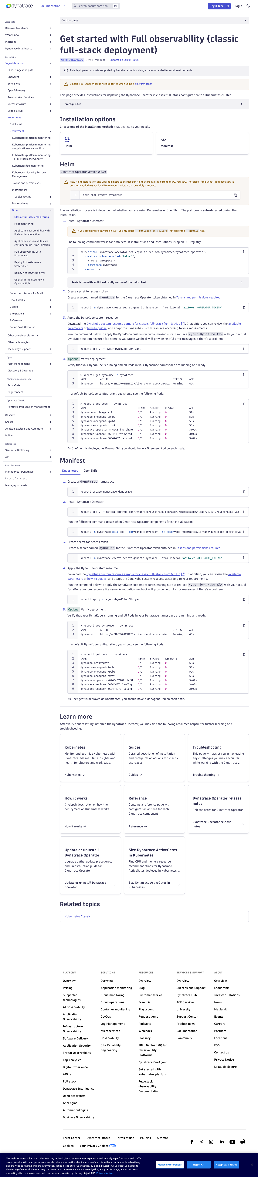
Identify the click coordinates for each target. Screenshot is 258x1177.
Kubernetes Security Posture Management (29, 174)
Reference (16, 320)
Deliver (9, 435)
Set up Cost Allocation (22, 327)
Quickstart (16, 124)
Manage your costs (16, 485)
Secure (9, 422)
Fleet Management (19, 364)
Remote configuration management (29, 407)
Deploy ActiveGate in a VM (29, 273)
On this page (69, 20)
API (7, 457)
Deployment (17, 131)
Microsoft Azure (17, 104)
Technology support (19, 349)
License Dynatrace (16, 478)
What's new (12, 35)
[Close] (51, 63)
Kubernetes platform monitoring (31, 138)
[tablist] (154, 471)
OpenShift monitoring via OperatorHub (29, 281)
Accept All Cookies (226, 1164)
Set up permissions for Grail (26, 293)
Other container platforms (23, 335)
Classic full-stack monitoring (31, 217)
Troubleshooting (21, 197)
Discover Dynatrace (16, 28)
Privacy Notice (104, 1173)
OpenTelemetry (16, 90)
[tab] (70, 470)
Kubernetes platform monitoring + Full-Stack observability (31, 157)
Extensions (14, 83)
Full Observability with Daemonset (27, 254)
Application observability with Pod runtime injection (32, 233)
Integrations (17, 313)
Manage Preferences (170, 1164)
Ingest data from (15, 63)
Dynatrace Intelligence (18, 48)
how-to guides (97, 328)
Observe (10, 415)
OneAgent (13, 77)
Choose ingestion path (20, 70)
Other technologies (19, 342)
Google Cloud (15, 111)
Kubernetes (14, 117)
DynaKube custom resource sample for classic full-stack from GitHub (133, 323)
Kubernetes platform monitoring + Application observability (31, 147)
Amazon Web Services (21, 97)
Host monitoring (24, 224)
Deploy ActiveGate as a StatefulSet (27, 264)
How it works (17, 300)
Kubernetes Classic (78, 916)
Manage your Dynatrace (19, 471)
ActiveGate (14, 385)
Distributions (20, 190)
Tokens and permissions (26, 183)
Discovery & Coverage (20, 370)
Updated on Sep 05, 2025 (124, 60)
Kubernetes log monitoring (28, 166)
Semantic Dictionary (17, 450)
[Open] (51, 28)
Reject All (198, 1164)
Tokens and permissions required (198, 297)
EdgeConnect (15, 392)
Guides (14, 307)
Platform (10, 42)
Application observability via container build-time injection (32, 243)
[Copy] (235, 195)
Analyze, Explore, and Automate (24, 428)
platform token (143, 84)
